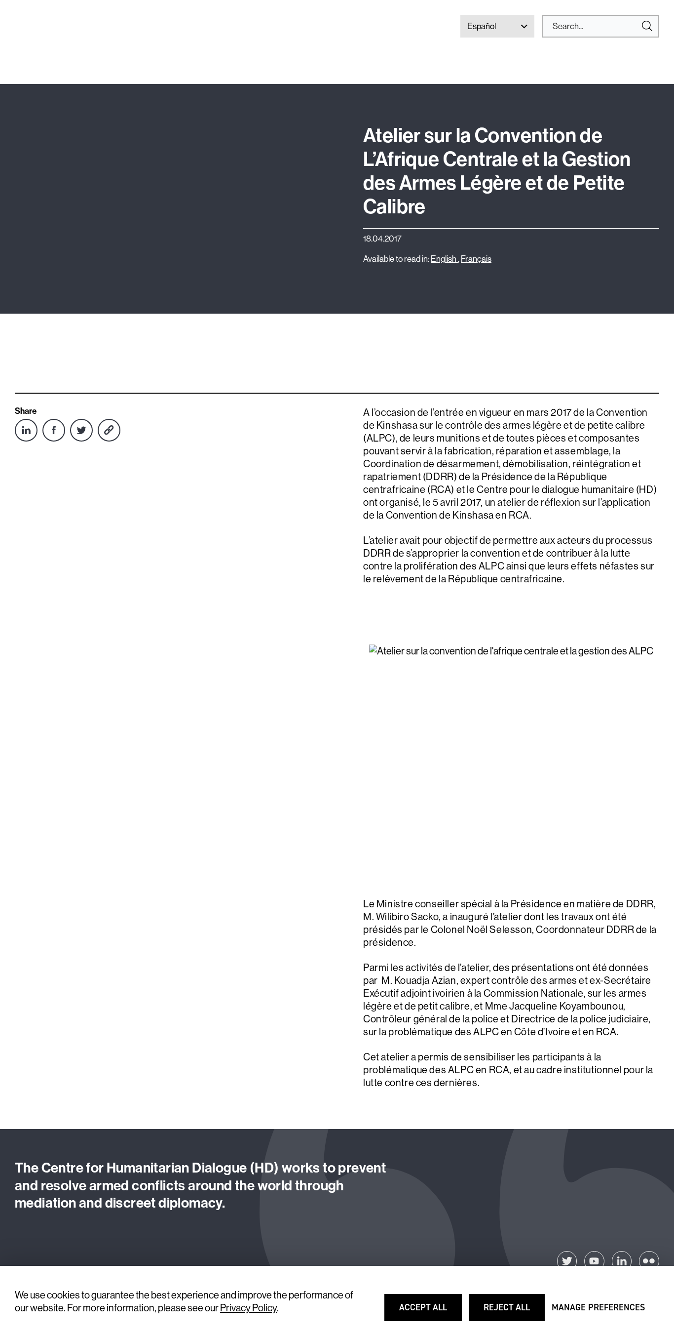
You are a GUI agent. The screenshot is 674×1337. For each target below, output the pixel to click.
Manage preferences (598, 1311)
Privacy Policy (248, 1307)
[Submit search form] (600, 26)
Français (476, 258)
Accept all (429, 1311)
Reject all (514, 1311)
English (444, 258)
